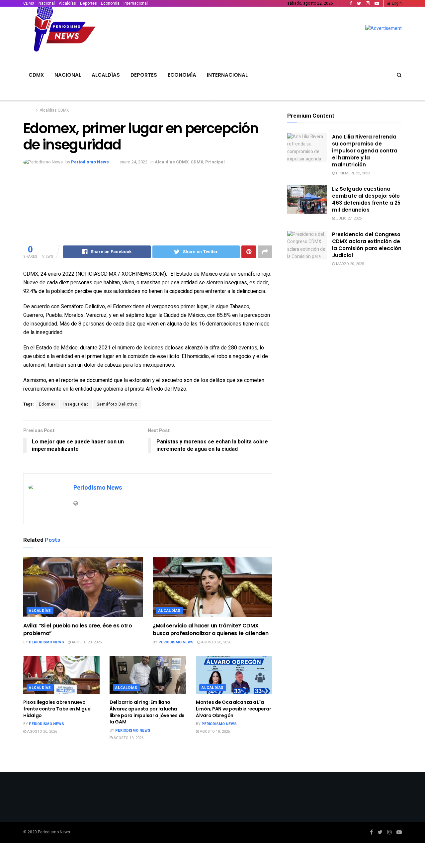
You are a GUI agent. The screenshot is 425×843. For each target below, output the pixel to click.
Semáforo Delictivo (117, 404)
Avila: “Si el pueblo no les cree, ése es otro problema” (77, 629)
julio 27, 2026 (348, 218)
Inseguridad (76, 404)
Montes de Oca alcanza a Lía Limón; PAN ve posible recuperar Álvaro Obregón (233, 708)
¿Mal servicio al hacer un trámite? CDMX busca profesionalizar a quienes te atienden (210, 629)
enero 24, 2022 (133, 162)
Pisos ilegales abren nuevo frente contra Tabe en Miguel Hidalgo (57, 708)
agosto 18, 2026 (214, 731)
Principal (215, 162)
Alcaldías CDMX (54, 110)
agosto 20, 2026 (86, 642)
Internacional (136, 3)
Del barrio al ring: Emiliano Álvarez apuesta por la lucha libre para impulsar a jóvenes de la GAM (147, 712)
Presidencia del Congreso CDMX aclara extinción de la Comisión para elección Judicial (366, 245)
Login (396, 3)
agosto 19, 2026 (128, 738)
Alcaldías (67, 3)
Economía (110, 3)
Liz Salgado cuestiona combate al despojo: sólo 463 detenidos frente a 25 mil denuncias (366, 199)
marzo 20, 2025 (349, 264)
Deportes (88, 3)
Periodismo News (90, 162)
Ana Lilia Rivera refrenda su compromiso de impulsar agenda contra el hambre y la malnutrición (364, 150)
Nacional (47, 3)
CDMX (29, 3)
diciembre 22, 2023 (352, 173)
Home (28, 110)
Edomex (47, 404)
